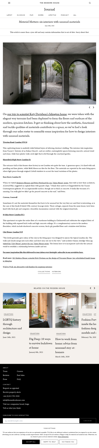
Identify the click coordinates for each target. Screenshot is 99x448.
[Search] (89, 3)
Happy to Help (49, 442)
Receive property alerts (12, 392)
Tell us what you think (12, 408)
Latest (9, 15)
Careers (20, 371)
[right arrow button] (93, 107)
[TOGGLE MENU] (9, 3)
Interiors (56, 271)
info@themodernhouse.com (14, 400)
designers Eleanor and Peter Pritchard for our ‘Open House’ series (42, 182)
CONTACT (7, 384)
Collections (44, 271)
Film (31, 15)
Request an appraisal (11, 388)
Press (5, 379)
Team (5, 371)
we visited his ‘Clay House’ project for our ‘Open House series (48, 242)
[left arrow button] (90, 107)
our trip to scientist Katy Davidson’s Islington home (37, 114)
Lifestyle (52, 15)
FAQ (19, 379)
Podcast (65, 15)
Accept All (31, 442)
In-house (21, 15)
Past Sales (21, 375)
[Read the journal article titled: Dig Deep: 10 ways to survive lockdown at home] (40, 310)
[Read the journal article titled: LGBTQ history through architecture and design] (14, 301)
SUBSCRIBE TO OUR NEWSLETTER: (16, 415)
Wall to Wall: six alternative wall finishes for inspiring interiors (27, 266)
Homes (41, 15)
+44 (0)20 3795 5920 (11, 396)
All (75, 15)
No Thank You (68, 442)
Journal (49, 9)
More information (63, 437)
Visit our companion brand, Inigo (16, 404)
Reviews (6, 375)
